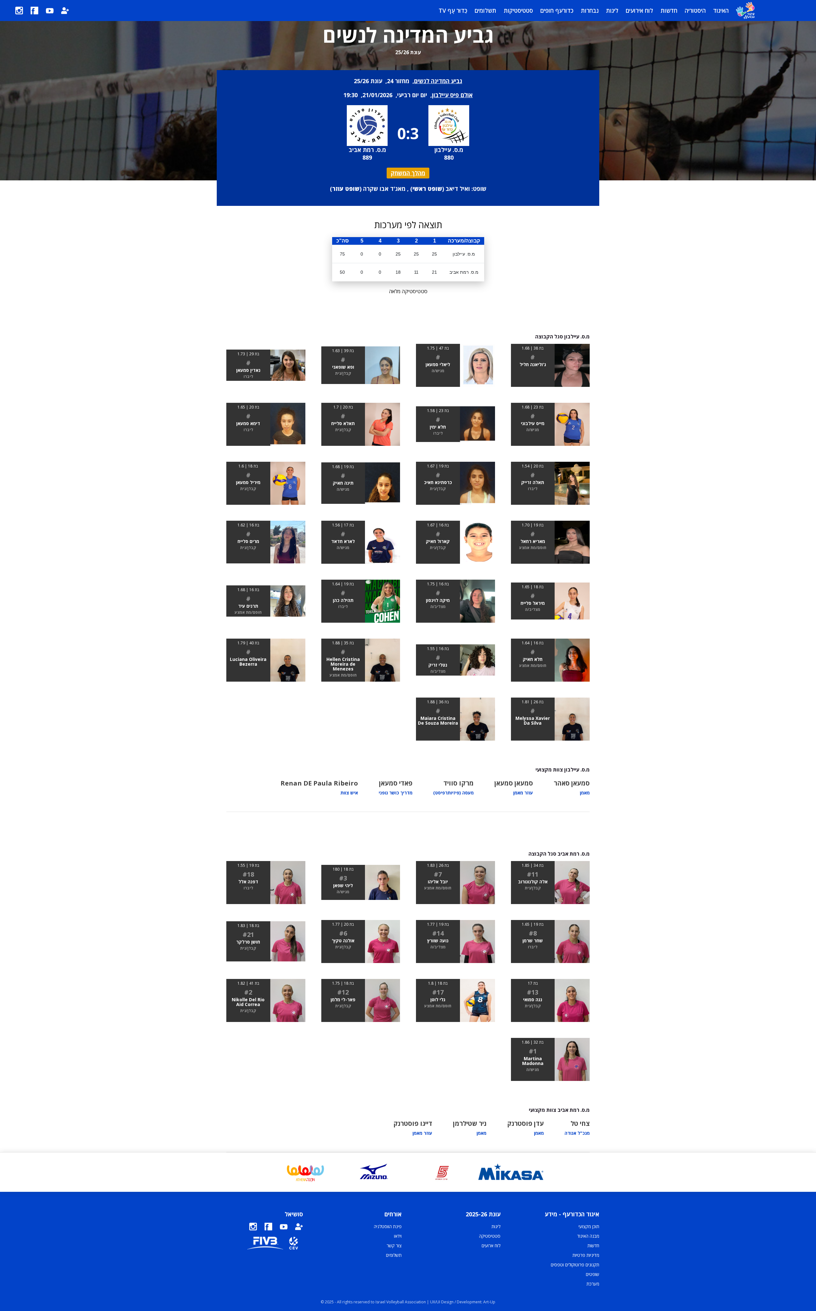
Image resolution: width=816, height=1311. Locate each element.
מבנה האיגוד (588, 1236)
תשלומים (485, 10)
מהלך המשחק (408, 173)
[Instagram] (19, 10)
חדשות (668, 10)
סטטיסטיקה (489, 1236)
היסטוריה (695, 10)
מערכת (592, 1284)
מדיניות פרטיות (585, 1255)
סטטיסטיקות (518, 10)
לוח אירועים (639, 10)
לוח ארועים (491, 1245)
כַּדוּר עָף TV (453, 10)
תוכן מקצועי (589, 1226)
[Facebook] (34, 10)
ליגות (612, 10)
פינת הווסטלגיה (388, 1226)
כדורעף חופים (556, 10)
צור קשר (394, 1245)
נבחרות (590, 10)
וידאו (398, 1236)
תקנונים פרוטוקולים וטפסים (575, 1265)
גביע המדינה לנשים (438, 81)
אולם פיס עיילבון (452, 95)
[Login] (65, 10)
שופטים (592, 1274)
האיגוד (721, 10)
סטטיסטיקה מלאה (408, 291)
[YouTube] (50, 10)
